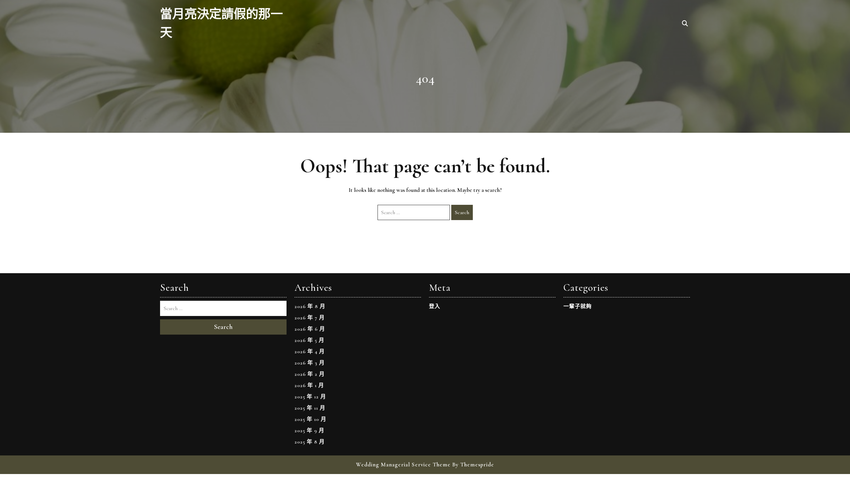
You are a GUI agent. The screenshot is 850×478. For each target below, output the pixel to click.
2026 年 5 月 (309, 340)
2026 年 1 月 (309, 385)
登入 (434, 306)
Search (462, 212)
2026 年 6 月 (310, 329)
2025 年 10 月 (310, 419)
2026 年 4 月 (310, 351)
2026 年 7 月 (310, 317)
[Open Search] (685, 24)
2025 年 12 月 (310, 396)
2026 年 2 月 (310, 374)
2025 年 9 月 (309, 430)
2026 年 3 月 (310, 362)
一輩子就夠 (577, 306)
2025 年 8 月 (310, 441)
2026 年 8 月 (310, 306)
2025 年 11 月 (310, 408)
